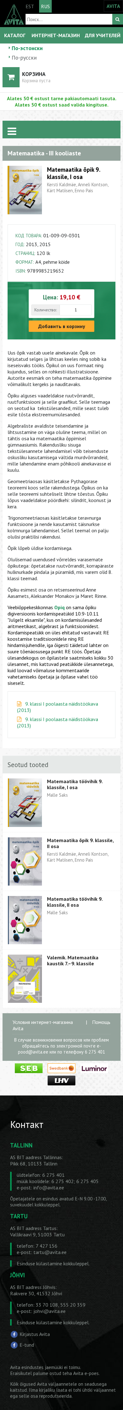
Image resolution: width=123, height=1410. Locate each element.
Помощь (101, 1022)
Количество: (45, 310)
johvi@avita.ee (49, 1311)
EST (30, 6)
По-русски (24, 57)
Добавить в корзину (61, 326)
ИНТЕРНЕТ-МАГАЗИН (56, 35)
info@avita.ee (48, 1187)
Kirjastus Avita (35, 1334)
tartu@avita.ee (50, 1252)
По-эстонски (27, 48)
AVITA (113, 6)
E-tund (27, 1345)
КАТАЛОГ (14, 35)
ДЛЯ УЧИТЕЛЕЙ (102, 35)
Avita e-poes (86, 1373)
